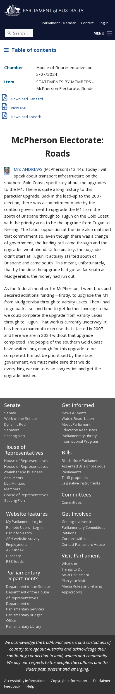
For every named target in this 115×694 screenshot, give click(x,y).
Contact (87, 22)
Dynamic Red (15, 424)
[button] (102, 33)
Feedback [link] (12, 686)
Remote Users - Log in (24, 527)
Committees (72, 502)
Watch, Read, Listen (78, 418)
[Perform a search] (9, 33)
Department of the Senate (28, 586)
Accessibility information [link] (24, 680)
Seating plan (14, 435)
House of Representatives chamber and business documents (26, 472)
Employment (16, 544)
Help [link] (30, 686)
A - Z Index (15, 549)
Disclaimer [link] (102, 680)
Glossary (13, 555)
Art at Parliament (75, 574)
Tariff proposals (75, 477)
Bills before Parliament (81, 460)
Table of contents (32, 50)
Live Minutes (14, 483)
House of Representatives (26, 460)
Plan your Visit (73, 580)
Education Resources (79, 429)
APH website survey (22, 538)
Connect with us (75, 538)
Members (12, 488)
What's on (70, 563)
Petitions (69, 532)
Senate (10, 412)
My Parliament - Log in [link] (24, 521)
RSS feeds (15, 561)
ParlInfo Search (19, 532)
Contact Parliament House (83, 544)
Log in (104, 22)
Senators (12, 429)
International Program (80, 441)
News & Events (74, 412)
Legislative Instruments (81, 483)
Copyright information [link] (69, 680)
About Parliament (76, 424)
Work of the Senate (20, 418)
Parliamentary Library (79, 435)
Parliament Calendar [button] (59, 22)
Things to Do (72, 569)
